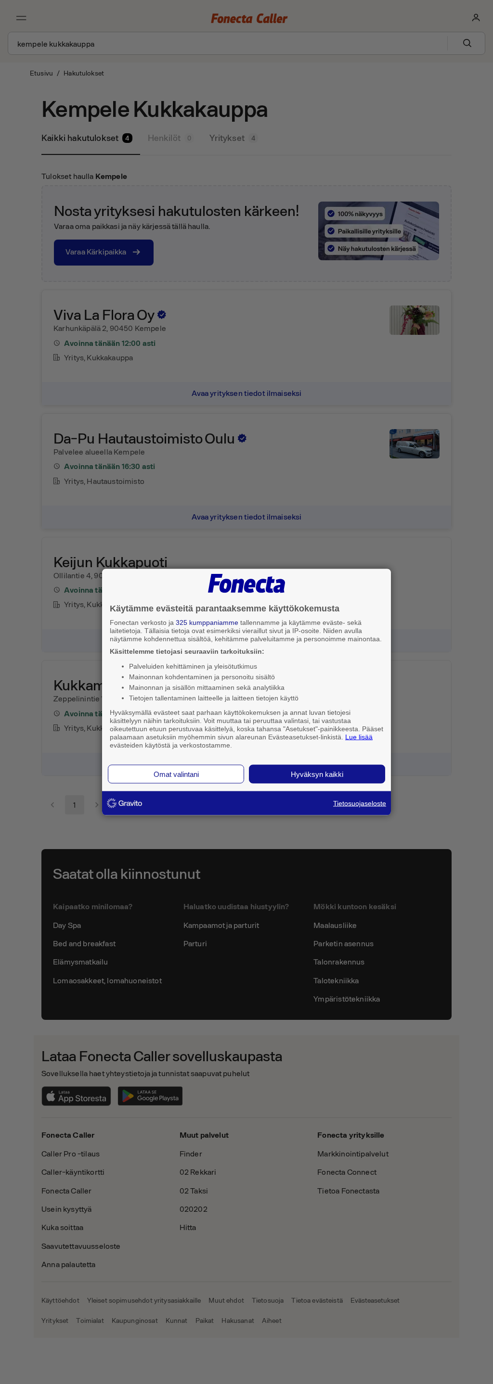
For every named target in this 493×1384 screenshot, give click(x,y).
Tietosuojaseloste (359, 803)
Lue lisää (359, 736)
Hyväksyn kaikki (317, 774)
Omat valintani (176, 774)
